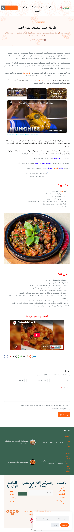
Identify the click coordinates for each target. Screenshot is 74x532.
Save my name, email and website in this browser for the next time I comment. (44, 405)
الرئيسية (48, 6)
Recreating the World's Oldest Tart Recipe (36, 103)
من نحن (25, 6)
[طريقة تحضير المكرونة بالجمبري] (33, 462)
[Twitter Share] (15, 356)
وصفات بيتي (38, 6)
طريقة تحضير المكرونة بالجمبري (18, 462)
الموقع (21, 380)
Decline (55, 525)
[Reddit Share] (29, 356)
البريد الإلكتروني (40, 380)
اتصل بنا (37, 11)
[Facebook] (17, 511)
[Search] (3, 8)
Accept (64, 525)
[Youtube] (14, 511)
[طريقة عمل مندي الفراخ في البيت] (67, 442)
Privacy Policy (64, 408)
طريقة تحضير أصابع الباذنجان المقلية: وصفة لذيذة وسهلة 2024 (51, 462)
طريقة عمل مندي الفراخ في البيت (52, 442)
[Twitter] (7, 511)
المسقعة (55, 168)
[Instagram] (12, 514)
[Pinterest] (11, 511)
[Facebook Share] (6, 356)
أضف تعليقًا (65, 387)
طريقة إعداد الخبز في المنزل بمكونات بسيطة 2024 (16, 442)
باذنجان (61, 191)
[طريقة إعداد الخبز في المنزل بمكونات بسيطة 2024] (33, 442)
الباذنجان (40, 80)
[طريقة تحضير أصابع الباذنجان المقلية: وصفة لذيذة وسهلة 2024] (67, 462)
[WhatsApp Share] (20, 356)
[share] (11, 102)
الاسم (66, 380)
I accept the (60, 408)
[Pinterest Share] (10, 356)
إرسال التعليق (64, 415)
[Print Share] (24, 356)
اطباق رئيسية (41, 22)
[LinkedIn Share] (34, 356)
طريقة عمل (26, 73)
